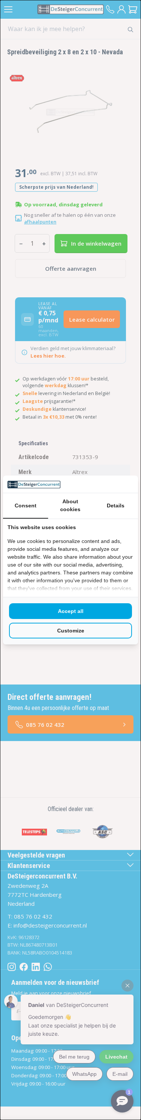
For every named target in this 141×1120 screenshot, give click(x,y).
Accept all (70, 611)
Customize (70, 631)
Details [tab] (115, 506)
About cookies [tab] (70, 505)
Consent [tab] (25, 506)
